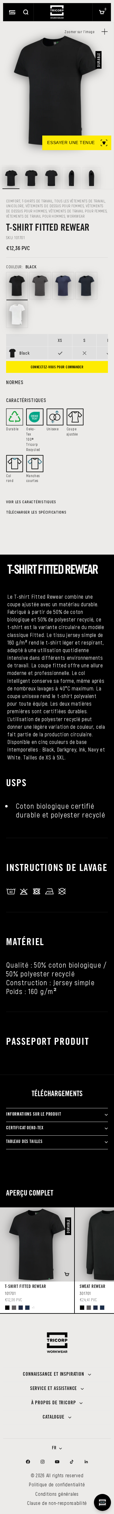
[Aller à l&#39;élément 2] (31, 178)
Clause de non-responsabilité (57, 1503)
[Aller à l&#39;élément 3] (51, 178)
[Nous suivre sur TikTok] (71, 1461)
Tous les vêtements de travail (79, 201)
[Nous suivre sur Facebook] (28, 1461)
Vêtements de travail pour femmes (78, 211)
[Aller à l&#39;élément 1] (11, 178)
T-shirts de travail (37, 201)
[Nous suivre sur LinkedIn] (86, 1461)
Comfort (13, 201)
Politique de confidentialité (57, 1484)
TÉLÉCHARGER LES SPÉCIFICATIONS (36, 512)
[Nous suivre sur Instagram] (42, 1461)
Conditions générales (56, 1494)
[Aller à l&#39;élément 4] (71, 178)
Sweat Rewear (92, 1287)
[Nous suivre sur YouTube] (57, 1461)
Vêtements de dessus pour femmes (55, 206)
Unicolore (15, 206)
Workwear (76, 216)
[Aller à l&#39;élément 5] (91, 178)
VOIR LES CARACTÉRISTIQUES (31, 501)
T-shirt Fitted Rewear (25, 1287)
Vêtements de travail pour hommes (35, 216)
